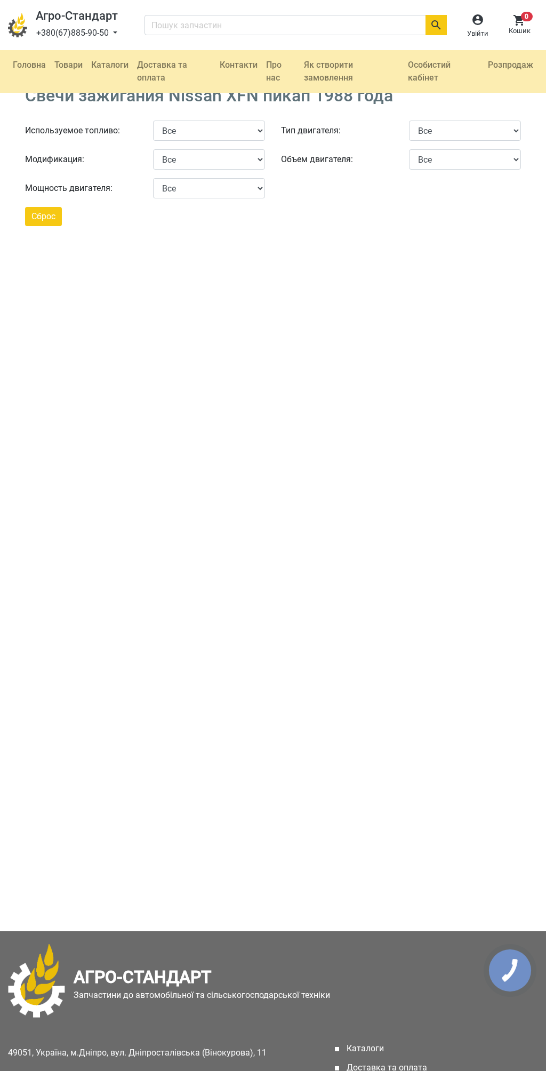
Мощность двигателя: (69, 188)
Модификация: (54, 159)
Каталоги (110, 65)
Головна (29, 65)
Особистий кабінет (429, 71)
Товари (68, 65)
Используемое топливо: (72, 130)
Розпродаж (510, 65)
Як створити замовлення (328, 71)
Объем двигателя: (317, 159)
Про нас (274, 71)
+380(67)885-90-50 (73, 33)
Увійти (477, 33)
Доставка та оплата (162, 71)
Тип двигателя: (311, 130)
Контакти (239, 65)
